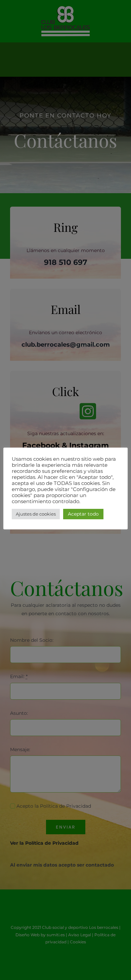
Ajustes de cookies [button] (36, 514)
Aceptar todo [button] (83, 514)
